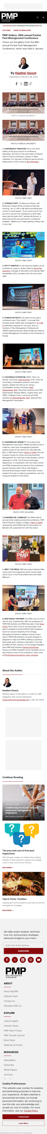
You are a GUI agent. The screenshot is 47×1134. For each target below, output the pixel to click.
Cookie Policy (31, 1110)
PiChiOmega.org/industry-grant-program (21, 655)
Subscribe (23, 951)
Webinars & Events (13, 1045)
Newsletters (10, 1060)
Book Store (9, 1040)
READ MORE (7, 868)
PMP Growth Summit (14, 1035)
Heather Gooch (25, 73)
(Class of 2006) (30, 452)
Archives (8, 1074)
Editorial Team (11, 996)
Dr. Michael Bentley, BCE (20, 398)
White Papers (10, 1070)
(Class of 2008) (36, 523)
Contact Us (9, 1001)
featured (6, 30)
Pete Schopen (24, 380)
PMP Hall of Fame (13, 1030)
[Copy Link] (30, 84)
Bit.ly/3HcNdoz (33, 162)
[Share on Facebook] (16, 84)
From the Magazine (22, 30)
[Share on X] (21, 84)
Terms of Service (16, 1133)
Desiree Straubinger (31, 647)
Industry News (11, 1026)
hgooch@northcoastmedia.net (15, 700)
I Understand (23, 1117)
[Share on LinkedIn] (26, 84)
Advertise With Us (12, 1006)
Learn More (23, 1123)
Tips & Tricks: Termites (14, 899)
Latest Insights (11, 1021)
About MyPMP (11, 991)
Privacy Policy (4, 1133)
